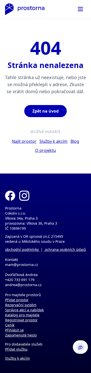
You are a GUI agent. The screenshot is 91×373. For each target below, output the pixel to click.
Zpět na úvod (45, 111)
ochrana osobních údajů (65, 249)
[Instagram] (24, 196)
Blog (75, 141)
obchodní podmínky (22, 249)
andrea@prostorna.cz (23, 284)
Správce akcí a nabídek (24, 310)
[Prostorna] (24, 9)
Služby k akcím (53, 141)
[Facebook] (10, 196)
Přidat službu (16, 349)
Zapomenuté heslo (21, 335)
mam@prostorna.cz (21, 264)
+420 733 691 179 (19, 279)
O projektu (45, 150)
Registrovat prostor (21, 320)
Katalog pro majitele (22, 315)
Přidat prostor (17, 299)
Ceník (9, 325)
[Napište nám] (80, 347)
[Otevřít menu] (80, 9)
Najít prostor (24, 141)
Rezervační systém (20, 304)
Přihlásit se (14, 330)
